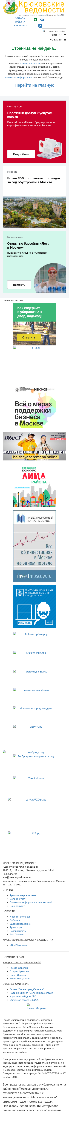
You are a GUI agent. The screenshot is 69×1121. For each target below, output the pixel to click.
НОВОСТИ (57, 39)
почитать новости (30, 63)
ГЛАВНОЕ (57, 35)
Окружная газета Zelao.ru (24, 1000)
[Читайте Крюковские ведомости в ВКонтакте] (42, 19)
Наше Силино (18, 975)
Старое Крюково (19, 971)
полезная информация (18, 77)
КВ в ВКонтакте (18, 945)
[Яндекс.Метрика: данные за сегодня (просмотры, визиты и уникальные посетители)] (36, 1006)
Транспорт (16, 927)
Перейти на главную (34, 85)
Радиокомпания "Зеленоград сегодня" (32, 992)
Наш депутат (17, 906)
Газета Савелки (19, 967)
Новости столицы (20, 916)
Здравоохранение (20, 923)
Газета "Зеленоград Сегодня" (27, 989)
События (15, 920)
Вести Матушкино (20, 978)
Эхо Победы (17, 934)
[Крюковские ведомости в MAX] (36, 19)
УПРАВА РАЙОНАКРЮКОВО (20, 21)
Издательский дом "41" (23, 996)
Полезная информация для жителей (31, 902)
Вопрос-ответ (17, 898)
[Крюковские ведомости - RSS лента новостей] (40, 25)
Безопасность (18, 931)
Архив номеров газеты (23, 895)
